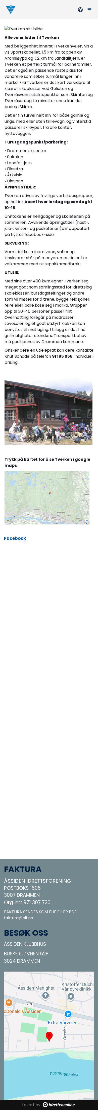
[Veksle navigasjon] (89, 9)
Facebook (15, 538)
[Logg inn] (80, 9)
